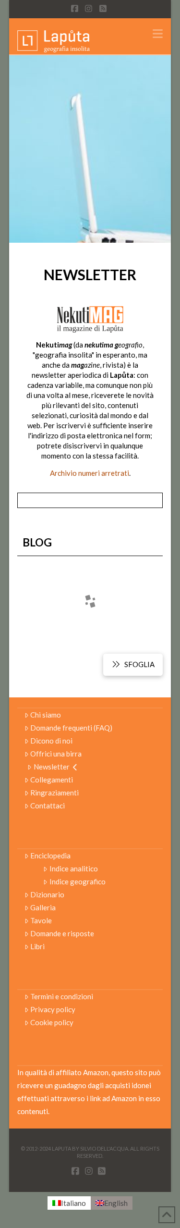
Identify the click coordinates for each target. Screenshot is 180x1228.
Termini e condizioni (61, 996)
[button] (158, 33)
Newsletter (52, 766)
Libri (37, 946)
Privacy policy (52, 1009)
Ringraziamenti (54, 792)
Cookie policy (51, 1022)
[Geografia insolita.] (53, 40)
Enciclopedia (50, 855)
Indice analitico (73, 868)
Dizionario (47, 894)
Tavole (41, 920)
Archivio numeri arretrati (89, 473)
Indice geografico (77, 881)
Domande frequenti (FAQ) (71, 727)
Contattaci (47, 805)
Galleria (43, 907)
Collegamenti (51, 779)
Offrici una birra (56, 753)
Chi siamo (45, 714)
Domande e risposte (62, 933)
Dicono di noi (51, 740)
